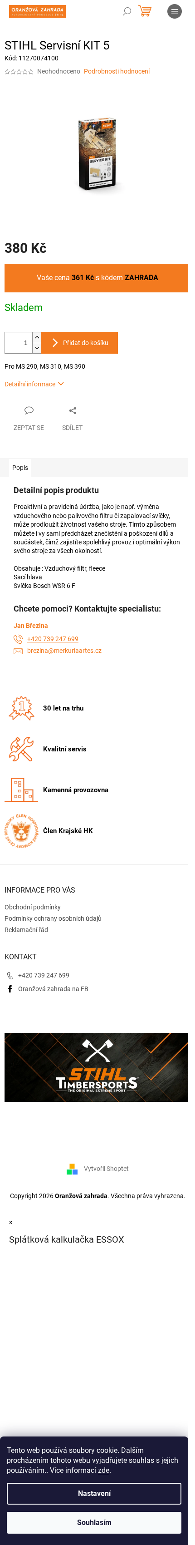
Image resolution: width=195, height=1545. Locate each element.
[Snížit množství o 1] (36, 348)
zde (103, 1470)
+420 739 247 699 (52, 638)
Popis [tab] (20, 467)
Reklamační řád (26, 929)
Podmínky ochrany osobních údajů (53, 918)
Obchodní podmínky (33, 907)
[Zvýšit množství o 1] (36, 337)
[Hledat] (127, 11)
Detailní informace (30, 384)
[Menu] (175, 11)
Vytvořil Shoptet (106, 1168)
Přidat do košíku (85, 342)
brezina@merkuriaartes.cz (64, 650)
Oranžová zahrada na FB (53, 988)
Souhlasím (94, 1522)
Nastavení (94, 1493)
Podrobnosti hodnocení (117, 71)
